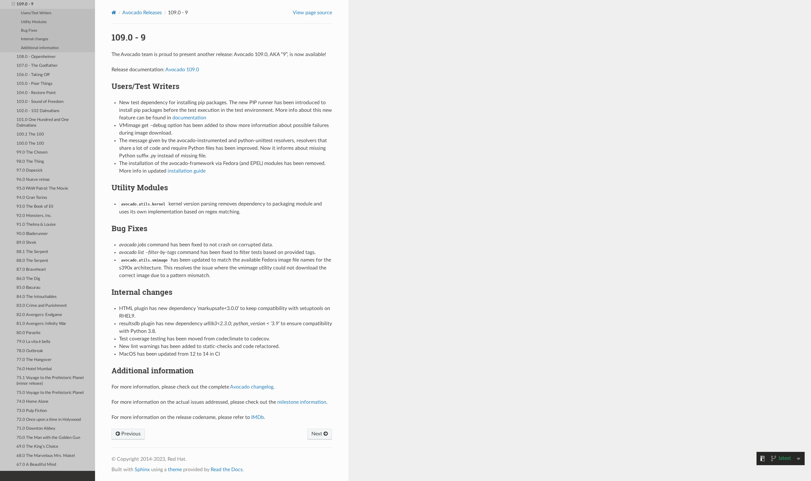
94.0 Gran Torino (31, 198)
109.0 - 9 (25, 4)
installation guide (187, 171)
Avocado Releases (142, 12)
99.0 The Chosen (32, 152)
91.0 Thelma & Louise (36, 225)
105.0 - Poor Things (34, 84)
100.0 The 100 (30, 144)
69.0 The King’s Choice (37, 447)
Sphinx (142, 469)
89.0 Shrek (26, 243)
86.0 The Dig (28, 279)
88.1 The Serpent (32, 252)
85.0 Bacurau (28, 288)
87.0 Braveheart (31, 270)
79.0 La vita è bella (33, 342)
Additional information (40, 48)
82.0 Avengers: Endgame (39, 315)
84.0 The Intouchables (36, 297)
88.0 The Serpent (32, 261)
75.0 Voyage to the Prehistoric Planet (50, 393)
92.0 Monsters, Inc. (34, 216)
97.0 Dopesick (29, 170)
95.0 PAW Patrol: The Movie (42, 189)
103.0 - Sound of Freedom (40, 102)
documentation (189, 117)
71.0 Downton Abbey (35, 429)
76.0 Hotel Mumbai (34, 369)
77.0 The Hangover (34, 360)
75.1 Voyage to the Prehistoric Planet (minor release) (50, 381)
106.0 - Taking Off (33, 75)
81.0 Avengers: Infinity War (41, 324)
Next (317, 433)
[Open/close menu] (13, 4)
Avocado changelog (251, 386)
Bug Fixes (29, 30)
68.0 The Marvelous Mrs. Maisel (45, 456)
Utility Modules (34, 22)
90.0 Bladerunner (32, 234)
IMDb (257, 417)
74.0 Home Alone (32, 402)
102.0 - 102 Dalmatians (38, 111)
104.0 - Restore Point (36, 93)
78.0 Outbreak (29, 351)
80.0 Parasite (28, 333)
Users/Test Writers (36, 13)
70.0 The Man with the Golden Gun (48, 438)
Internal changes (34, 39)
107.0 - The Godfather (37, 66)
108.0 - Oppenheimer (36, 57)
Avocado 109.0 (182, 69)
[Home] (114, 12)
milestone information (301, 402)
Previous (130, 433)
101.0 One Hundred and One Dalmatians (42, 123)
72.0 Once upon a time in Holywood (48, 420)
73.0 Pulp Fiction (31, 411)
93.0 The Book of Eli (34, 207)
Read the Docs (227, 469)
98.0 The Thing (30, 162)
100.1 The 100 (30, 134)
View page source (312, 12)
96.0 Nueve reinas (33, 180)
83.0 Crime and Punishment (41, 306)
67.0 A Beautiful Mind (36, 465)
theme (175, 469)
